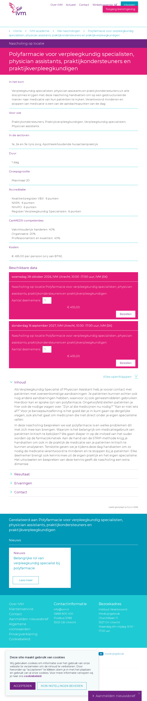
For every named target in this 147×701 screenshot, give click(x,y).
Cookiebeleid (19, 639)
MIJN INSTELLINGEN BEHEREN (62, 686)
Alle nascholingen (68, 31)
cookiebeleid (32, 676)
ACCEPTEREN (23, 686)
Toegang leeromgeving (120, 9)
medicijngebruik (114, 653)
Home (17, 31)
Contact (84, 4)
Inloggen (129, 4)
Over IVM (57, 4)
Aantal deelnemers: (26, 300)
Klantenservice (21, 609)
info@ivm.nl (61, 609)
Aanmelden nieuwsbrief (28, 619)
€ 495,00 (73, 307)
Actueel (71, 4)
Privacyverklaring (23, 634)
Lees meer (26, 580)
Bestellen (126, 314)
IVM (31, 10)
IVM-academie (39, 31)
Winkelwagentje (103, 4)
